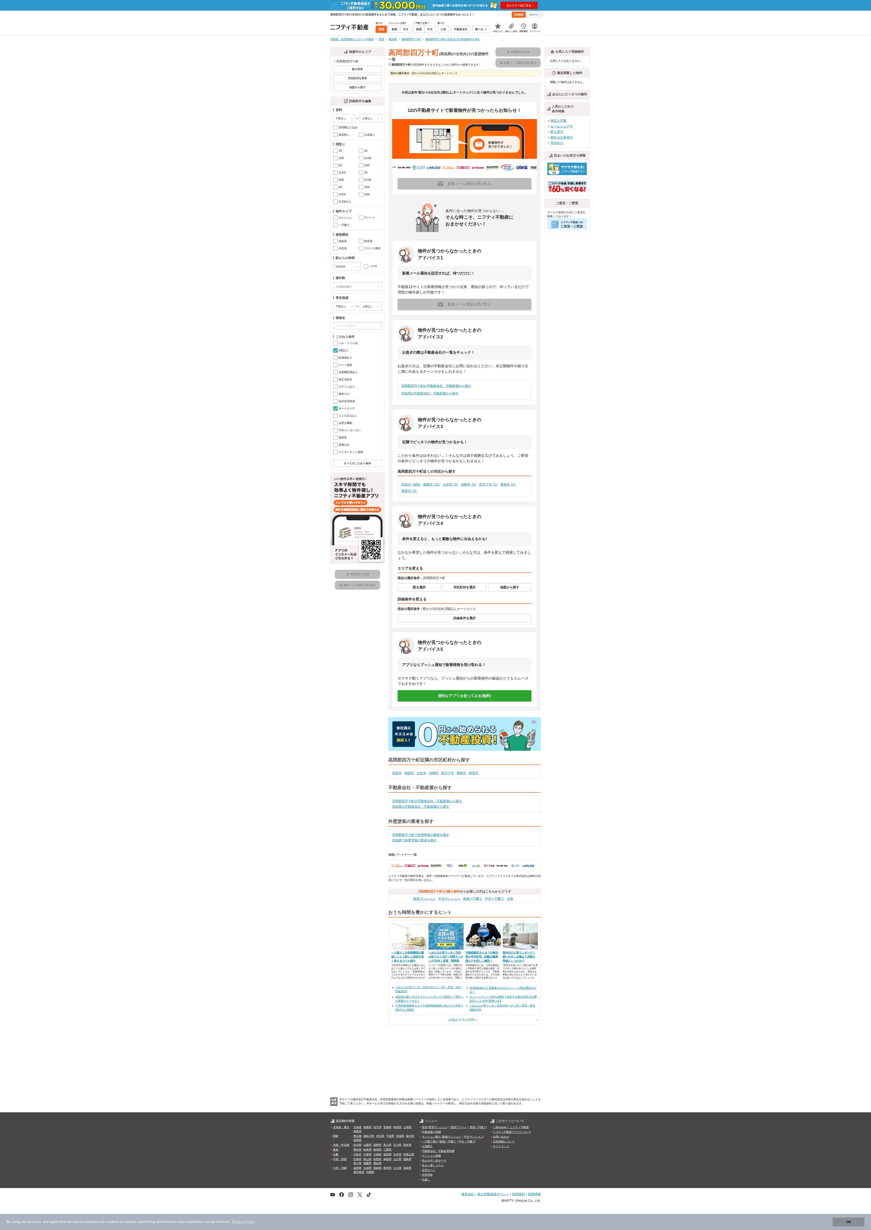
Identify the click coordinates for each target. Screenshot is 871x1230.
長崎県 (377, 1168)
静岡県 (377, 1149)
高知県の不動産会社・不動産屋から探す (430, 393)
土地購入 (427, 1146)
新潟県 (357, 1145)
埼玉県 (380, 1136)
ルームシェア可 (561, 126)
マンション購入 (431, 1136)
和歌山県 (408, 1154)
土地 (510, 898)
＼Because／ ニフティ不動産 (511, 1127)
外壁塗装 (427, 1174)
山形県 (407, 1127)
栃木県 (410, 1136)
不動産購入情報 (431, 1132)
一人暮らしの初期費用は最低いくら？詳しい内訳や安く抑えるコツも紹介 (407, 956)
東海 (335, 1149)
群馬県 (357, 1140)
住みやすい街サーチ (434, 1160)
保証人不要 (558, 120)
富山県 (387, 1145)
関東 (335, 1136)
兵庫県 (367, 1154)
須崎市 (468, 484)
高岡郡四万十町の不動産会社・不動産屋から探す (436, 386)
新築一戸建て (472, 898)
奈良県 (397, 1154)
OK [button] (848, 1222)
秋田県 (397, 1127)
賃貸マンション (438, 1127)
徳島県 (407, 1159)
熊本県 (387, 1168)
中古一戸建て (494, 898)
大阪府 (357, 1154)
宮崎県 (407, 1168)
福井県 (407, 1145)
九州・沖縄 (340, 1168)
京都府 (377, 1154)
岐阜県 (367, 1149)
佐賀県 (367, 1168)
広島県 (357, 1159)
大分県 (397, 1168)
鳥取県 (377, 1159)
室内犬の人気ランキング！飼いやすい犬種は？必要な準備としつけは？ (519, 956)
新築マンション (424, 898)
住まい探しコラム (433, 1165)
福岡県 (357, 1168)
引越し (426, 1179)
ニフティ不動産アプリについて (512, 1132)
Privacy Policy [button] (243, 1222)
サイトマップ (501, 1146)
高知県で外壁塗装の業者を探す (414, 840)
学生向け (556, 143)
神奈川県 (368, 1136)
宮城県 (387, 1127)
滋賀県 (387, 1154)
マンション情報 (431, 1155)
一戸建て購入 (430, 1141)
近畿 (335, 1154)
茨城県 (400, 1136)
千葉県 (390, 1136)
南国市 (431, 484)
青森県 (367, 1127)
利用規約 (518, 1194)
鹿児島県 (358, 1172)
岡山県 (367, 1159)
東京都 (357, 1136)
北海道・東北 (341, 1127)
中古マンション (449, 898)
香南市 (508, 484)
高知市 (411, 484)
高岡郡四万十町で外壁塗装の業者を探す (420, 835)
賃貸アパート (458, 1127)
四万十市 (488, 484)
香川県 (357, 1163)
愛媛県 (367, 1163)
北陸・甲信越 (341, 1145)
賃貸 (424, 1127)
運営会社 (467, 1194)
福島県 (357, 1131)
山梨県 (367, 1145)
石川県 (397, 1145)
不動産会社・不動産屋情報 (438, 1151)
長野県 (377, 1145)
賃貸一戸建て (478, 1127)
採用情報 (534, 1194)
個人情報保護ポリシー (493, 1194)
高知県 (377, 1163)
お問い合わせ (501, 1136)
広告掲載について (504, 1141)
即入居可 (556, 132)
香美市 (409, 491)
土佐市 (450, 484)
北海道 (357, 1127)
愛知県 (357, 1149)
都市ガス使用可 (561, 137)
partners (92, 1222)
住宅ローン (429, 1170)
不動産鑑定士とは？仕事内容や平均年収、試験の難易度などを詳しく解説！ (481, 956)
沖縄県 (370, 1172)
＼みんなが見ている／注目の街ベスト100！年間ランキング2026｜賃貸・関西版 (445, 956)
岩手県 (377, 1127)
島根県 (387, 1159)
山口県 (397, 1159)
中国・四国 (340, 1159)
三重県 (387, 1149)
